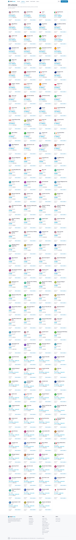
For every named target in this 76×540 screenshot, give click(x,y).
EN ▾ (59, 1)
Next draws (44, 521)
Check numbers (64, 1)
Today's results (44, 519)
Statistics (43, 529)
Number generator (45, 525)
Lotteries (23, 1)
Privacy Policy (58, 519)
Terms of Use (58, 518)
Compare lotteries (45, 526)
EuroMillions (31, 518)
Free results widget (45, 528)
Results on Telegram (45, 531)
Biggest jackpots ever (45, 524)
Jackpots (27, 1)
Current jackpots (45, 522)
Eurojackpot (31, 522)
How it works (32, 1)
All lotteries (31, 524)
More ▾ (38, 1)
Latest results (44, 518)
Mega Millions (31, 521)
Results (18, 1)
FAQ (43, 533)
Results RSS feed (45, 532)
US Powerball (31, 519)
